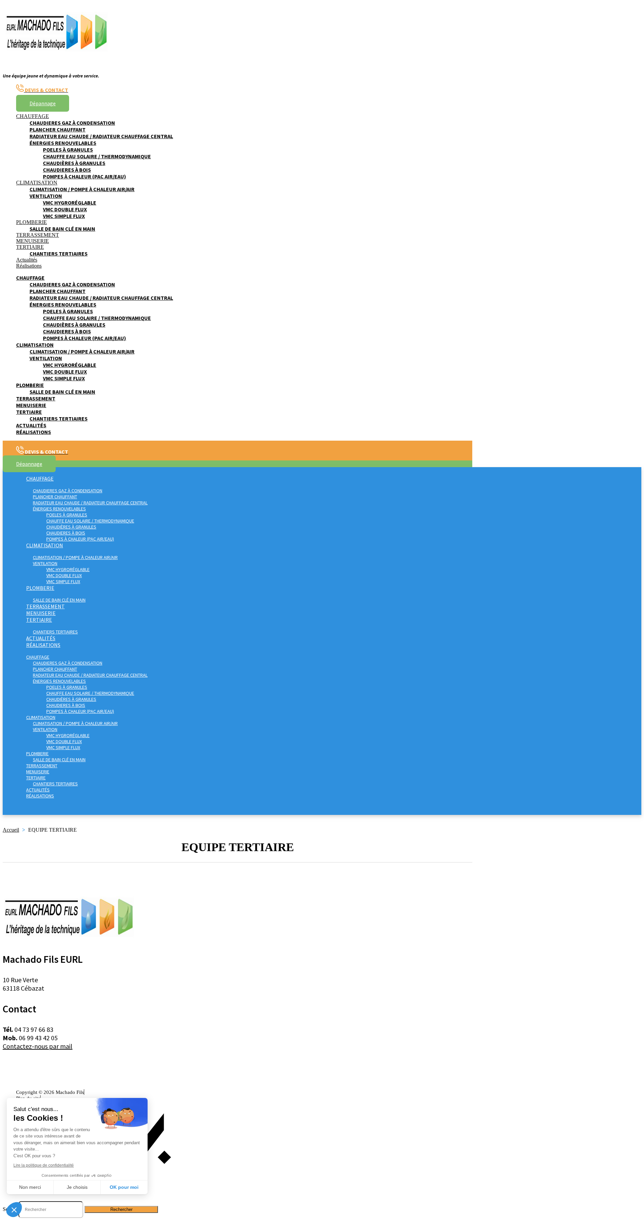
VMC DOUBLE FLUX (65, 209)
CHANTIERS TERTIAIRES (59, 253)
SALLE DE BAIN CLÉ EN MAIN (62, 228)
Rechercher (121, 1209)
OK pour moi (124, 1187)
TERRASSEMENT (37, 235)
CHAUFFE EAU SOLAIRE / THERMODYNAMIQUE (97, 156)
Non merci (30, 1187)
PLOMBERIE (31, 222)
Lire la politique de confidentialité (43, 1165)
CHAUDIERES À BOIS (67, 169)
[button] (14, 1210)
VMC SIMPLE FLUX (64, 216)
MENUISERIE (32, 241)
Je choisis (77, 1187)
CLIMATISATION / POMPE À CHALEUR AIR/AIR (82, 189)
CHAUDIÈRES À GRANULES (74, 163)
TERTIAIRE (30, 247)
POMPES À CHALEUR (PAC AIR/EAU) (84, 176)
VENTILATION (46, 195)
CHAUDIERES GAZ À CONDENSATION (72, 122)
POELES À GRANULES (68, 149)
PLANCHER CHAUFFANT (58, 129)
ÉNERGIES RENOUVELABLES (63, 143)
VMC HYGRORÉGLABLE (69, 202)
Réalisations (29, 266)
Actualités (26, 260)
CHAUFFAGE (32, 116)
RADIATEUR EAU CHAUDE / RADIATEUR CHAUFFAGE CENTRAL (101, 136)
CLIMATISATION (36, 182)
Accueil (11, 830)
